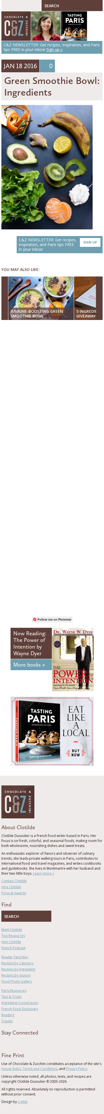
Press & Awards (13, 893)
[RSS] (35, 1042)
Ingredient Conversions (19, 1002)
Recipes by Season (16, 975)
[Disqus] (52, 396)
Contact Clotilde (14, 881)
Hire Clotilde (11, 887)
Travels (7, 1021)
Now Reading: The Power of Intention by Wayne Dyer (29, 643)
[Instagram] (27, 1042)
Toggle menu (6, 5)
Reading (7, 1015)
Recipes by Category (17, 963)
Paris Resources (13, 990)
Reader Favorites (14, 957)
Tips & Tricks (11, 996)
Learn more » (43, 873)
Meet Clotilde (11, 929)
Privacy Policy (76, 1068)
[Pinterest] (19, 1042)
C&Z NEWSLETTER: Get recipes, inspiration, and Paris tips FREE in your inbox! (58, 244)
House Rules (11, 1068)
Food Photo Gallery (16, 981)
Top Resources (13, 935)
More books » (29, 664)
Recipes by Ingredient (18, 969)
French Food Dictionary (19, 1009)
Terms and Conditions (39, 1068)
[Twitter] (11, 1042)
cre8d (22, 1101)
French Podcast (13, 948)
